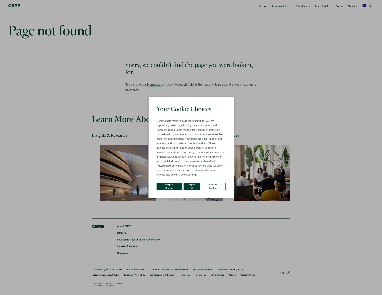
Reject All (192, 186)
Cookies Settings (213, 186)
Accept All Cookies (169, 186)
